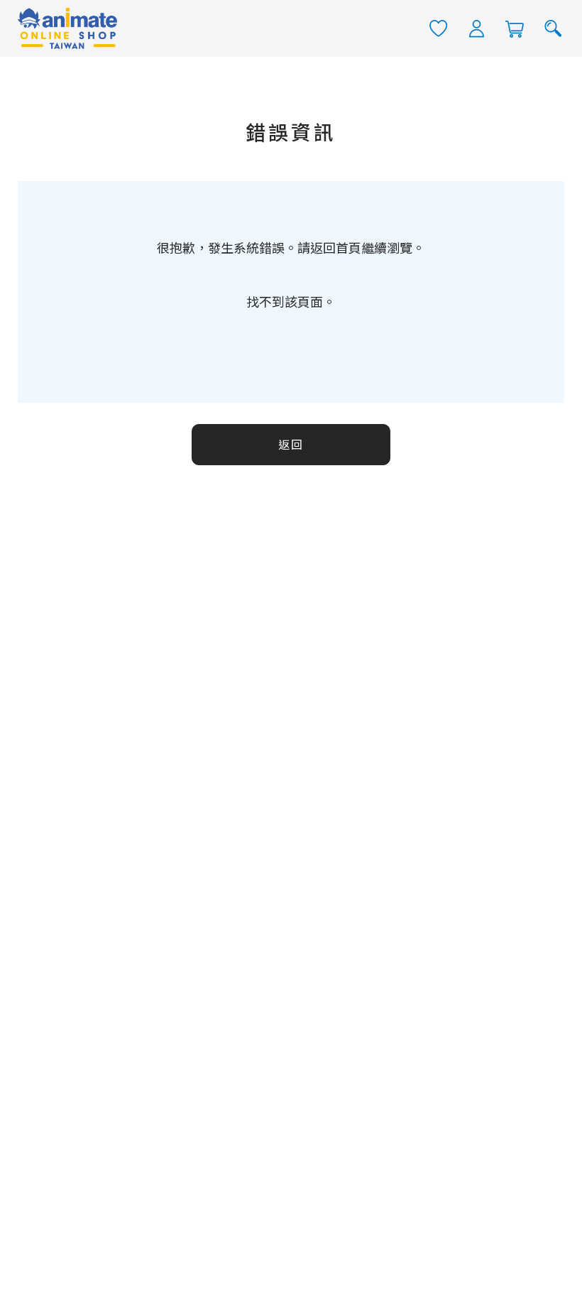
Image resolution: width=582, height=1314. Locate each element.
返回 (290, 445)
